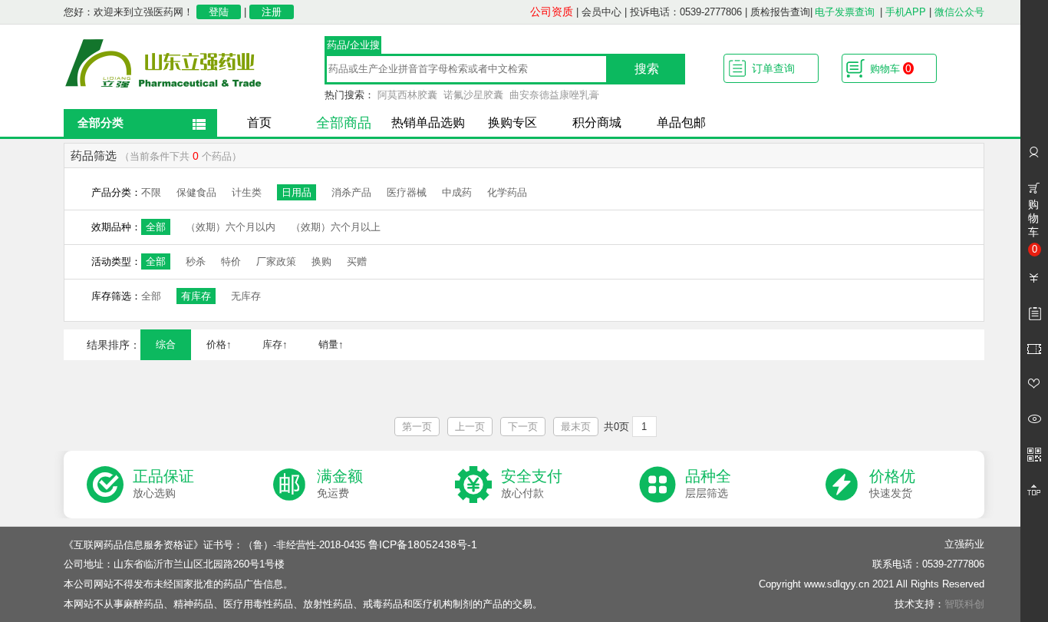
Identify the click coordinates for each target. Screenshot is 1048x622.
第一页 (417, 426)
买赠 (357, 261)
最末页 (576, 426)
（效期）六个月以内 (230, 227)
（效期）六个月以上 (336, 227)
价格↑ (219, 344)
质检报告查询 (780, 12)
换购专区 (512, 122)
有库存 (196, 296)
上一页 (470, 426)
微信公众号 (959, 12)
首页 (259, 122)
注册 (272, 12)
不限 (151, 192)
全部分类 (100, 122)
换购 (321, 261)
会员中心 (601, 12)
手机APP (905, 12)
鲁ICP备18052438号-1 (422, 544)
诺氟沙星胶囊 (473, 95)
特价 (231, 261)
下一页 (523, 426)
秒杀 (196, 261)
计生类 (247, 192)
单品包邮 (681, 122)
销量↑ (331, 344)
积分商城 (596, 122)
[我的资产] (1034, 278)
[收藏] (1034, 384)
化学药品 (507, 192)
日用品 (296, 192)
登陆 (219, 12)
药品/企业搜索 (353, 47)
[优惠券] (1034, 348)
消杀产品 (351, 192)
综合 (166, 344)
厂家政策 (276, 261)
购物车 (890, 68)
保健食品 (196, 192)
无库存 (246, 296)
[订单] (1034, 313)
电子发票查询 (845, 12)
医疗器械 (407, 192)
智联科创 (964, 604)
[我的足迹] (1034, 419)
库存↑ (275, 344)
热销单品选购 (428, 122)
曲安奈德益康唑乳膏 (554, 95)
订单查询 (773, 68)
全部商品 (343, 123)
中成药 (457, 192)
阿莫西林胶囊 (407, 95)
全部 (156, 227)
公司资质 (551, 11)
